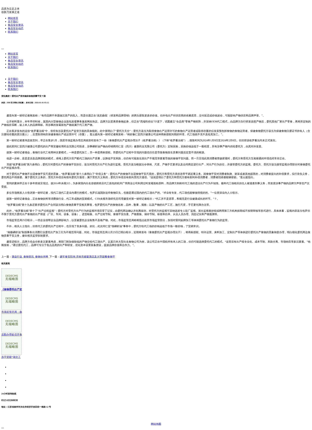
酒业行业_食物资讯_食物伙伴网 (30, 256)
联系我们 (13, 31)
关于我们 (13, 21)
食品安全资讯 (15, 25)
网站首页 (13, 18)
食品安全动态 (15, 28)
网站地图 (156, 424)
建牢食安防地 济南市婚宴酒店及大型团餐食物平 (87, 256)
